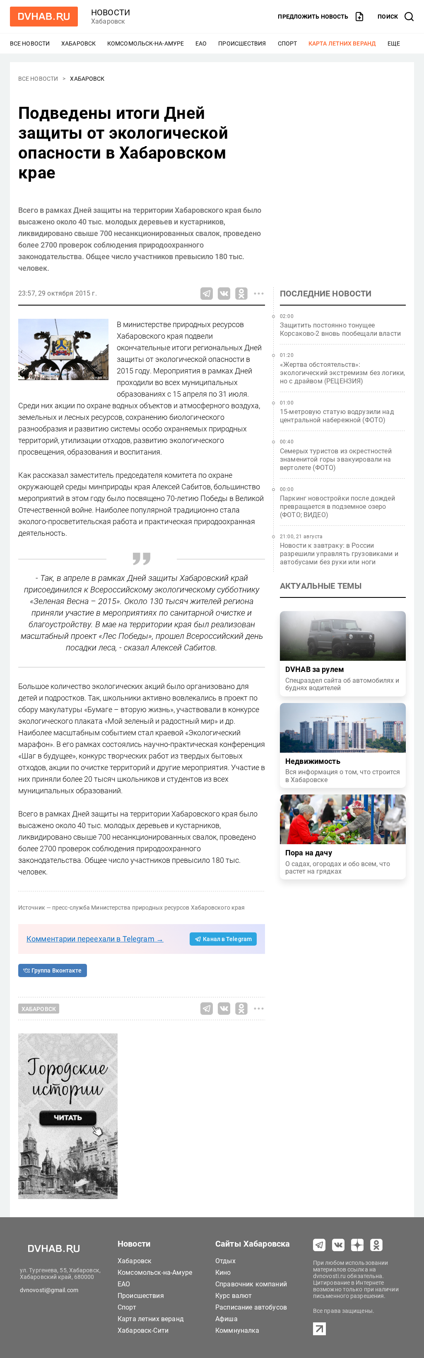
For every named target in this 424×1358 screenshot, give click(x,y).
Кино (223, 1272)
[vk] (338, 1245)
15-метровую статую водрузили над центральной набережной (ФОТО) (337, 416)
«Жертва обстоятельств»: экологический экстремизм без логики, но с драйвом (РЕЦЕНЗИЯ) (342, 373)
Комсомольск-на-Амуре (145, 43)
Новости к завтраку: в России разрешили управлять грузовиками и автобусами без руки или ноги (339, 554)
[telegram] (319, 1245)
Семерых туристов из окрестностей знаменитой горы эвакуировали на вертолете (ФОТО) (336, 459)
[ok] (376, 1245)
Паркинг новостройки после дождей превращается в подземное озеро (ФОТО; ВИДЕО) (337, 506)
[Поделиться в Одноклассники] (241, 293)
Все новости (30, 43)
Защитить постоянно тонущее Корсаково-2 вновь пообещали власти (340, 329)
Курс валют (233, 1296)
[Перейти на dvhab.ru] (44, 16)
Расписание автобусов (251, 1307)
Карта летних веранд (342, 43)
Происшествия (242, 43)
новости (110, 12)
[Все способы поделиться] (259, 293)
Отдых (225, 1261)
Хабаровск (78, 43)
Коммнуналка (237, 1330)
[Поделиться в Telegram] (206, 293)
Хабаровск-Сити (143, 1330)
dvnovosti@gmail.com (49, 1290)
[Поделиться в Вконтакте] (224, 293)
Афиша (226, 1319)
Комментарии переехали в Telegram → (95, 938)
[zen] (357, 1245)
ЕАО (201, 43)
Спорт (287, 43)
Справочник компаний (251, 1284)
